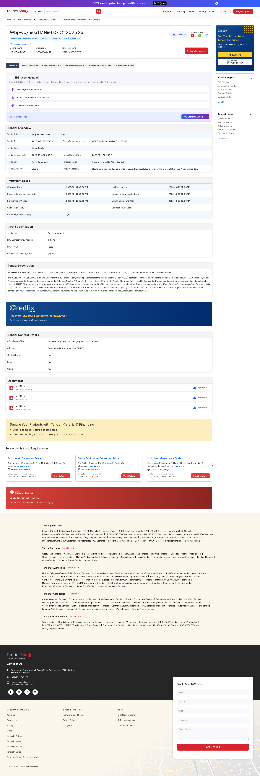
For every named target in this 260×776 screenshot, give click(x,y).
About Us (11, 715)
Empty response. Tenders (114, 625)
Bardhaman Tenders (227, 133)
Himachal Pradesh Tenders (70, 560)
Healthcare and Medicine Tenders (187, 602)
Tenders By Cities (225, 114)
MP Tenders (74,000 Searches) (89, 534)
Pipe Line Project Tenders (143, 609)
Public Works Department (75, 19)
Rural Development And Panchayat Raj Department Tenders (134, 583)
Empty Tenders (93, 625)
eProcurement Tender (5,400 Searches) (182, 540)
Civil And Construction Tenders (82, 599)
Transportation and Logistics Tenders (158, 605)
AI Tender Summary (126, 720)
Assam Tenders (92, 560)
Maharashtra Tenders (95, 553)
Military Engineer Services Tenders (185, 576)
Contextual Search (126, 725)
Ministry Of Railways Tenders (54, 573)
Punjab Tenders (143, 557)
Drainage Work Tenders (166, 599)
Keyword (168, 11)
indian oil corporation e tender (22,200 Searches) (191, 534)
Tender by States (14, 746)
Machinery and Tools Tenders (55, 602)
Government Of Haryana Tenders (177, 583)
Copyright (67, 725)
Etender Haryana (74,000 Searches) (58, 534)
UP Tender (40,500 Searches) (119, 534)
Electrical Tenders (225, 93)
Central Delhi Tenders (227, 129)
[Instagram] (19, 692)
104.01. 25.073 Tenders (167, 622)
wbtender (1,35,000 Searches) (86, 531)
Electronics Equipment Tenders (125, 605)
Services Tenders (82, 622)
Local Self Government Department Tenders (144, 573)
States (192, 11)
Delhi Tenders (195, 553)
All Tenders (97, 622)
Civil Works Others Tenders (54, 599)
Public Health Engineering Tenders (57, 586)
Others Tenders (224, 118)
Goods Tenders (65, 622)
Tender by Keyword (15, 741)
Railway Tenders (225, 89)
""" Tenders (131, 622)
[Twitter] (35, 692)
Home (8, 19)
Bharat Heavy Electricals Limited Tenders (172, 579)
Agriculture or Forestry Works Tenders (112, 609)
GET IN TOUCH (213, 747)
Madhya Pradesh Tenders (87, 557)
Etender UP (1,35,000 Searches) (56, 531)
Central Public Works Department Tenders (60, 579)
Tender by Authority (15, 736)
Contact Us (12, 720)
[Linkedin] (27, 692)
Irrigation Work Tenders (52, 609)
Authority (180, 11)
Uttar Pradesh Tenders (73, 553)
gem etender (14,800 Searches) (154, 537)
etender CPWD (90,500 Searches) (151, 531)
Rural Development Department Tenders (129, 576)
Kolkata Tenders (225, 126)
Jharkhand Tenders (205, 557)
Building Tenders (225, 97)
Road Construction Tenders (111, 599)
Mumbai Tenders (225, 122)
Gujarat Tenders (49, 560)
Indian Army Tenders (159, 576)
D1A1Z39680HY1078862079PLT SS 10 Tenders (63, 625)
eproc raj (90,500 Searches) (181, 531)
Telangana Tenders (109, 557)
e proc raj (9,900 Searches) (120, 540)
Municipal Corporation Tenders (56, 583)
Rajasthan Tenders (159, 553)
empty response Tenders (53, 628)
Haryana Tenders (66, 557)
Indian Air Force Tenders (85, 586)
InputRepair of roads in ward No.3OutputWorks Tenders (153, 625)
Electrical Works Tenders (190, 599)
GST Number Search (127, 715)
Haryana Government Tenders (111, 586)
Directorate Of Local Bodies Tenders (58, 576)
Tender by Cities (14, 752)
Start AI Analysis (195, 116)
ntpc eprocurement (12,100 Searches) (59, 540)
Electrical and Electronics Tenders (94, 605)
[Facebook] (11, 692)
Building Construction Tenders (139, 599)
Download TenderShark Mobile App (22, 757)
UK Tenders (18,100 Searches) (55, 537)
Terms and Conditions (73, 715)
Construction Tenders (227, 86)
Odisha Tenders (127, 557)
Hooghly (16, 44)
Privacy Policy (69, 720)
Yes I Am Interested (196, 51)
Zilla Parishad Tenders (79, 573)
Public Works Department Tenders (107, 573)
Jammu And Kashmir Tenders (135, 553)
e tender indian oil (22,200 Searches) (150, 534)
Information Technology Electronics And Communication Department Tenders (117, 579)
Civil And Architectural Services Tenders (59, 605)
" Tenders (120, 622)
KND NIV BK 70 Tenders (190, 625)
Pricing (202, 11)
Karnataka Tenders (161, 557)
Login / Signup (243, 11)
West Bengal (26, 44)
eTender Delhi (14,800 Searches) (123, 537)
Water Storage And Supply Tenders (86, 602)
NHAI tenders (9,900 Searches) (91, 540)
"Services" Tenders (147, 622)
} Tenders (109, 622)
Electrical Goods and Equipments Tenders (152, 602)
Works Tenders (49, 622)
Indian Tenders (24, 19)
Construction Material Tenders (117, 602)
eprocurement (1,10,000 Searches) (118, 531)
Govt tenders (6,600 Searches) (148, 540)
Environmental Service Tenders (79, 609)
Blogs (212, 11)
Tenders (37, 11)
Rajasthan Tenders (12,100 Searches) (186, 537)
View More (67, 548)
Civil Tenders (223, 82)
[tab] (12, 65)
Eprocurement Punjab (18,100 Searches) (88, 537)
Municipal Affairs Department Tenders (88, 583)
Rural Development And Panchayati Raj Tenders (187, 573)
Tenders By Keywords (227, 77)
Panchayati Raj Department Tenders (93, 576)
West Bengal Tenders (47, 19)
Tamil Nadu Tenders (178, 553)
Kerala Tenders (113, 553)
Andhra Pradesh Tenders (183, 557)
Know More (235, 54)
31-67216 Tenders (189, 622)
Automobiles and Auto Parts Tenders (194, 605)
